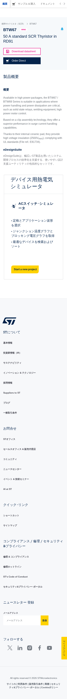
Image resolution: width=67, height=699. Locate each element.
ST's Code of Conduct (15, 576)
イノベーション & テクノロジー (19, 372)
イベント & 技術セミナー (16, 479)
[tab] (5, 4)
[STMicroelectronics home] (10, 321)
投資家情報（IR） (12, 352)
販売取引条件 (35, 684)
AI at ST (7, 489)
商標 (47, 684)
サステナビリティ (12, 362)
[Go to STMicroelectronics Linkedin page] (19, 648)
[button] (62, 29)
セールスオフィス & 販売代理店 (19, 449)
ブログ (6, 402)
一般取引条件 (10, 412)
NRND (23, 29)
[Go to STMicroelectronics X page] (10, 648)
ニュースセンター (12, 469)
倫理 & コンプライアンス (16, 556)
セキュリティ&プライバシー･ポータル (22, 586)
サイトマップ (10, 525)
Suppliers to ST (11, 392)
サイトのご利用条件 (17, 684)
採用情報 (7, 382)
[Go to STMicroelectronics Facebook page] (39, 648)
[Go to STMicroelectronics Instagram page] (29, 648)
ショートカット (11, 515)
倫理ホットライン (12, 566)
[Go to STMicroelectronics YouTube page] (49, 648)
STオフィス (9, 439)
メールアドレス (10, 613)
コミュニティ (10, 459)
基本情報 (7, 342)
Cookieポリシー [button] (49, 687)
